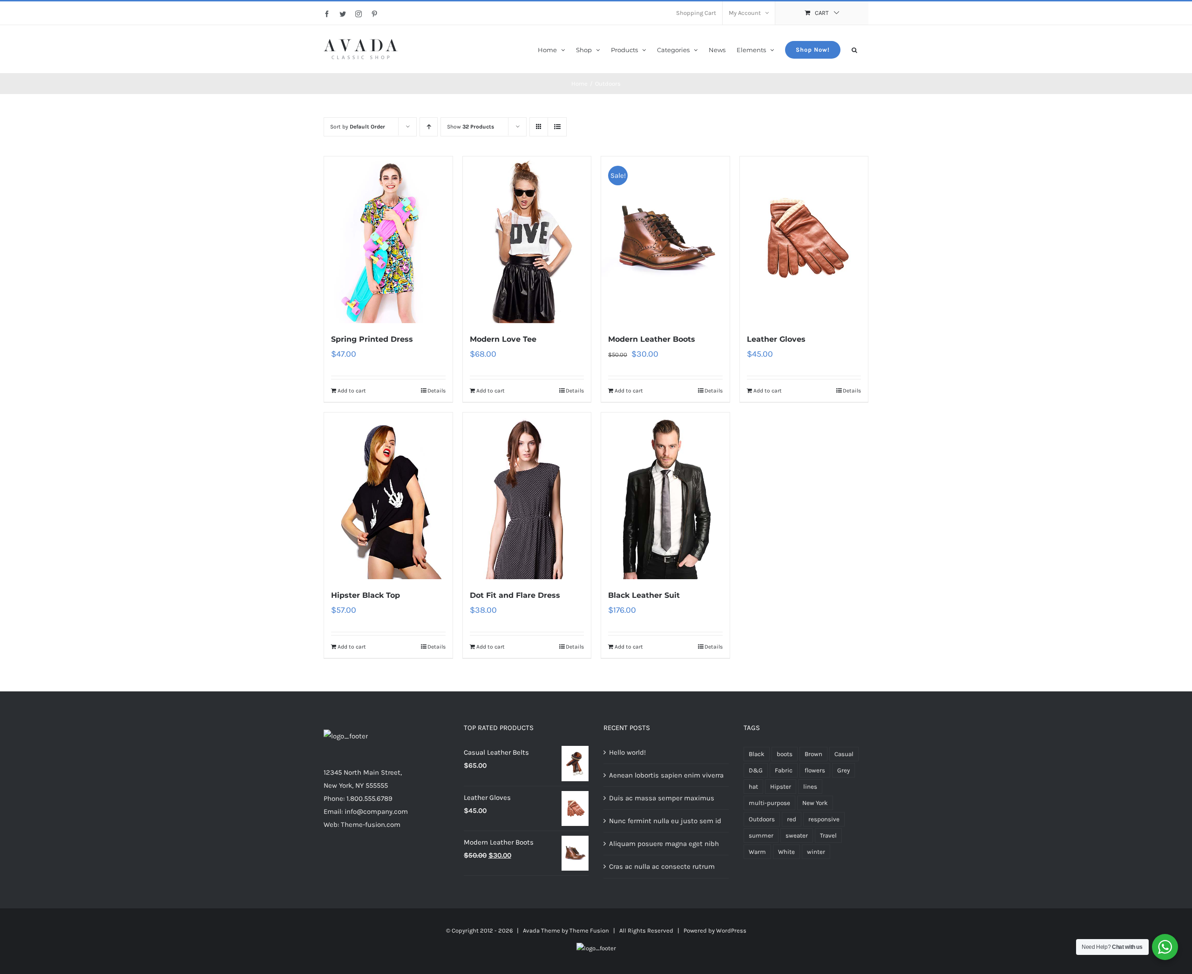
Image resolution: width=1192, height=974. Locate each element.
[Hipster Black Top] (388, 496)
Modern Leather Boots (651, 339)
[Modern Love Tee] (527, 239)
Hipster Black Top (365, 595)
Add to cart (352, 390)
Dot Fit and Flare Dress (515, 595)
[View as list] (557, 127)
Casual (843, 754)
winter (816, 851)
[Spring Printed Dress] (388, 239)
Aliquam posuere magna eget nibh (664, 843)
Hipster (780, 786)
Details (436, 390)
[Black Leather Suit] (665, 496)
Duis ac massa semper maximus (661, 798)
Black (757, 754)
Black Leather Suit (644, 595)
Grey (843, 770)
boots (784, 754)
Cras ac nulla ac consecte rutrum (662, 866)
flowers (815, 770)
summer (761, 835)
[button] (854, 49)
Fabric (783, 770)
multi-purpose (769, 802)
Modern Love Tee (503, 339)
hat (753, 786)
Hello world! (627, 752)
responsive (824, 819)
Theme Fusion (589, 930)
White (786, 851)
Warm (757, 851)
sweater (797, 835)
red (791, 819)
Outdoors (762, 819)
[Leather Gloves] (804, 239)
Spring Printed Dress (372, 339)
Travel (828, 835)
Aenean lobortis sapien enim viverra (666, 775)
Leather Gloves (776, 339)
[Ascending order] (429, 126)
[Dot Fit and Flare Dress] (527, 496)
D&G (756, 770)
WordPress (731, 930)
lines (810, 786)
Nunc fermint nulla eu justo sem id (665, 821)
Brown (813, 754)
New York (815, 802)
